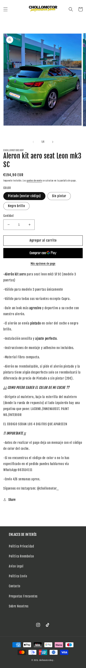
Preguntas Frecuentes (23, 596)
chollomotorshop (46, 660)
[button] (5, 9)
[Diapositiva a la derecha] (53, 142)
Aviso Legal (16, 566)
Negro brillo (16, 206)
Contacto (14, 586)
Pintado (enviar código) (24, 196)
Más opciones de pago (43, 263)
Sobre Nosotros (18, 606)
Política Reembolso (21, 556)
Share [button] (12, 500)
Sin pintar (59, 196)
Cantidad (8, 216)
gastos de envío (34, 180)
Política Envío (18, 576)
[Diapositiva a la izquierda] (33, 142)
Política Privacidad (21, 546)
